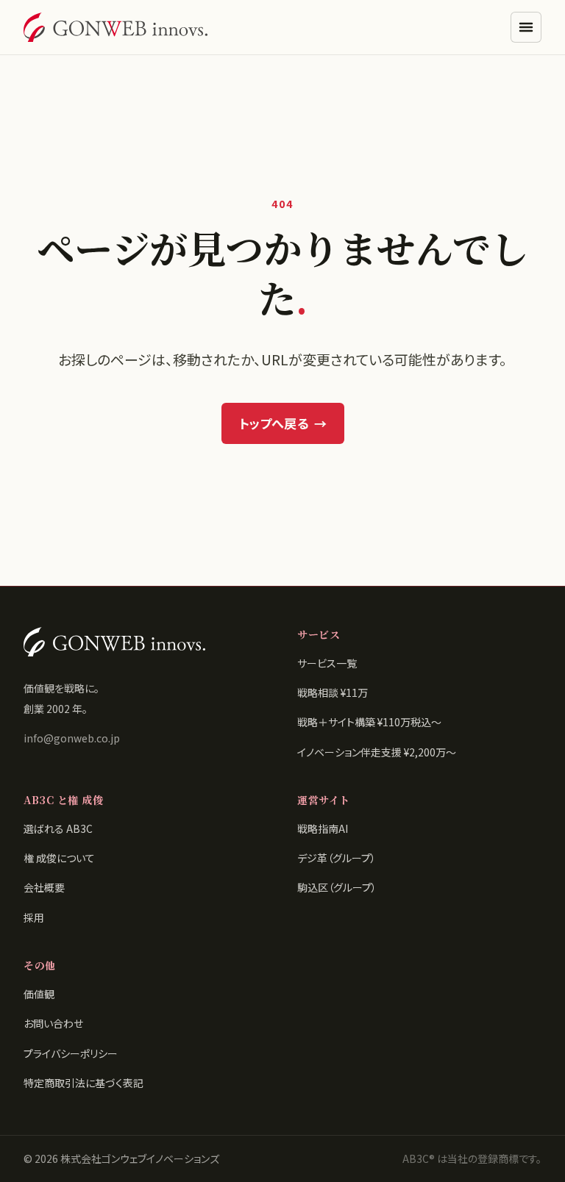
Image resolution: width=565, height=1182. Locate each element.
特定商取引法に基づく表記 (83, 1082)
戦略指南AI (322, 828)
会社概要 (44, 887)
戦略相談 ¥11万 (332, 692)
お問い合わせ (53, 1023)
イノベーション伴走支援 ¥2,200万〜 (376, 752)
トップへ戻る (283, 423)
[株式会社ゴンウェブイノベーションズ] (115, 27)
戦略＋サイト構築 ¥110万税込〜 (369, 721)
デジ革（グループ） (336, 857)
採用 (34, 917)
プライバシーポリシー (71, 1053)
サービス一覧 (327, 663)
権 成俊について (59, 857)
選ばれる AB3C (58, 828)
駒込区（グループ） (337, 887)
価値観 (39, 993)
